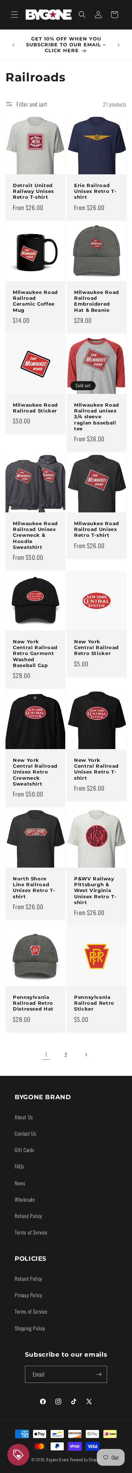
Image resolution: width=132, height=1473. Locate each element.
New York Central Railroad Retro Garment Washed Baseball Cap (35, 653)
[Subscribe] (99, 1374)
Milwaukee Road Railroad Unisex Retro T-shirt (96, 529)
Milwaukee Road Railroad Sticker (35, 408)
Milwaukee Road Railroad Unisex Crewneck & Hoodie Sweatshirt (35, 535)
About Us (24, 1117)
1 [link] (46, 1054)
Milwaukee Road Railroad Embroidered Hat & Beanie (96, 301)
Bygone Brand (57, 1459)
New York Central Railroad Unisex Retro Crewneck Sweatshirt (35, 772)
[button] (15, 15)
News (20, 1183)
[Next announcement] (118, 45)
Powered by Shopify (85, 1459)
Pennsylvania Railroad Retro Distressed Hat (33, 1003)
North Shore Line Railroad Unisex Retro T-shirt (34, 887)
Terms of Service (31, 1232)
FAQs (19, 1166)
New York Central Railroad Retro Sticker (96, 647)
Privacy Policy (28, 1295)
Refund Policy (28, 1216)
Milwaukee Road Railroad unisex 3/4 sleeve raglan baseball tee (96, 416)
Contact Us (25, 1133)
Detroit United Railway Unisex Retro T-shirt (33, 191)
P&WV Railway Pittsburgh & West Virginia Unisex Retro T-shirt (95, 890)
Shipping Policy (30, 1328)
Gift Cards (24, 1150)
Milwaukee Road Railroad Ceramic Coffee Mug (35, 301)
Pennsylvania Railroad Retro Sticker (94, 1003)
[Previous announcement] (14, 45)
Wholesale (25, 1199)
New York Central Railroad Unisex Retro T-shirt (96, 769)
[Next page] (86, 1055)
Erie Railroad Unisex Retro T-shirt (95, 191)
